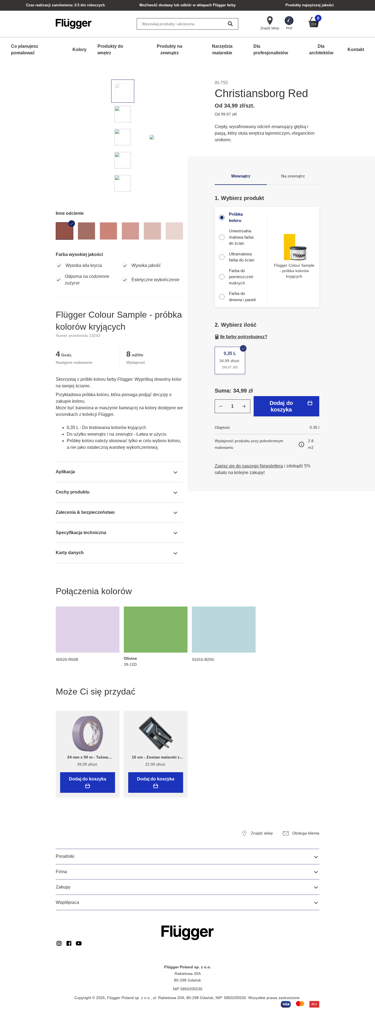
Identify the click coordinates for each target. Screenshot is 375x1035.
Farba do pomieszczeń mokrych (241, 276)
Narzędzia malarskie (222, 49)
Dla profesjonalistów (270, 49)
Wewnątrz (240, 176)
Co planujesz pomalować (24, 49)
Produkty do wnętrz (110, 49)
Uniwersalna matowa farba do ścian (241, 237)
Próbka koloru (236, 217)
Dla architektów (321, 49)
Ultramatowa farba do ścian (241, 257)
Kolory (79, 49)
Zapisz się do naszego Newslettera (249, 466)
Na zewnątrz (293, 176)
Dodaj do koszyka (281, 406)
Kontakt (356, 49)
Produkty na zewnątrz (169, 49)
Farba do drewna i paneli (242, 296)
